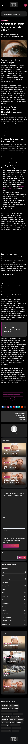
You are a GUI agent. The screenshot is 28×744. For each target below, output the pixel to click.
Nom (4, 517)
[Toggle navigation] (2, 5)
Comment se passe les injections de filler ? (13, 27)
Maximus (7, 34)
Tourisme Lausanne (7, 620)
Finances (4, 599)
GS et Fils (5, 722)
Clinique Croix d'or (6, 713)
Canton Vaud (13, 711)
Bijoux (3, 575)
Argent (4, 572)
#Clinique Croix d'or (7, 36)
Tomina (7, 453)
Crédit (3, 589)
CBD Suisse (5, 582)
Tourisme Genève (6, 617)
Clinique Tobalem (18, 713)
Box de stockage (6, 579)
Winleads (15, 730)
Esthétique (4, 20)
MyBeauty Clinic (15, 725)
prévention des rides (7, 258)
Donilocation (5, 716)
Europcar (5, 719)
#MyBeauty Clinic (16, 36)
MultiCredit (5, 725)
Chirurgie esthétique (7, 586)
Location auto (5, 603)
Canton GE (5, 711)
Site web (5, 530)
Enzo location (15, 716)
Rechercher (6, 553)
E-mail (4, 524)
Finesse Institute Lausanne (16, 719)
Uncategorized (6, 624)
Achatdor (5, 705)
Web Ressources (6, 730)
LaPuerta (19, 722)
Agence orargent (14, 705)
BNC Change (5, 708)
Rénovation (5, 613)
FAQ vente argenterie (10, 675)
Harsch (12, 722)
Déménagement (6, 593)
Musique (4, 610)
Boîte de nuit (14, 708)
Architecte (5, 568)
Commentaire (6, 498)
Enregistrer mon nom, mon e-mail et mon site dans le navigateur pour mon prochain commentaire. (14, 540)
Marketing (4, 606)
